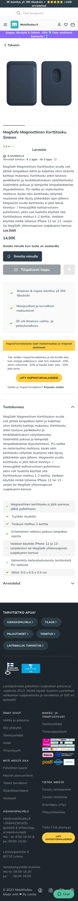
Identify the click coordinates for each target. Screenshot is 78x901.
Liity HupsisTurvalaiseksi (39, 378)
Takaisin (14, 45)
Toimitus (46, 634)
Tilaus (50, 622)
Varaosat (9, 798)
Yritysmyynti (12, 750)
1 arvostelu (39, 149)
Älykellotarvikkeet (15, 790)
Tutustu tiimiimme (54, 797)
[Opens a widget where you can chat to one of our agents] (63, 894)
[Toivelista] (66, 24)
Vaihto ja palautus (16, 720)
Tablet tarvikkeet (15, 783)
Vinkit (7, 743)
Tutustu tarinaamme (56, 789)
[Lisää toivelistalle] (69, 270)
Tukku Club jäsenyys (56, 827)
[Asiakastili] (59, 24)
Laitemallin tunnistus (24, 645)
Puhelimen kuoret (15, 768)
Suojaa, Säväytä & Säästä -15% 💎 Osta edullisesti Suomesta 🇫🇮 (39, 34)
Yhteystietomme (53, 812)
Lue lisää (9, 230)
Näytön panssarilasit (18, 775)
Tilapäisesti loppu (35, 269)
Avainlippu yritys (54, 804)
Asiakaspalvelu (19, 622)
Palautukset (16, 634)
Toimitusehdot (13, 735)
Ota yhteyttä (12, 728)
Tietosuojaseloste (54, 731)
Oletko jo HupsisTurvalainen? (36, 387)
